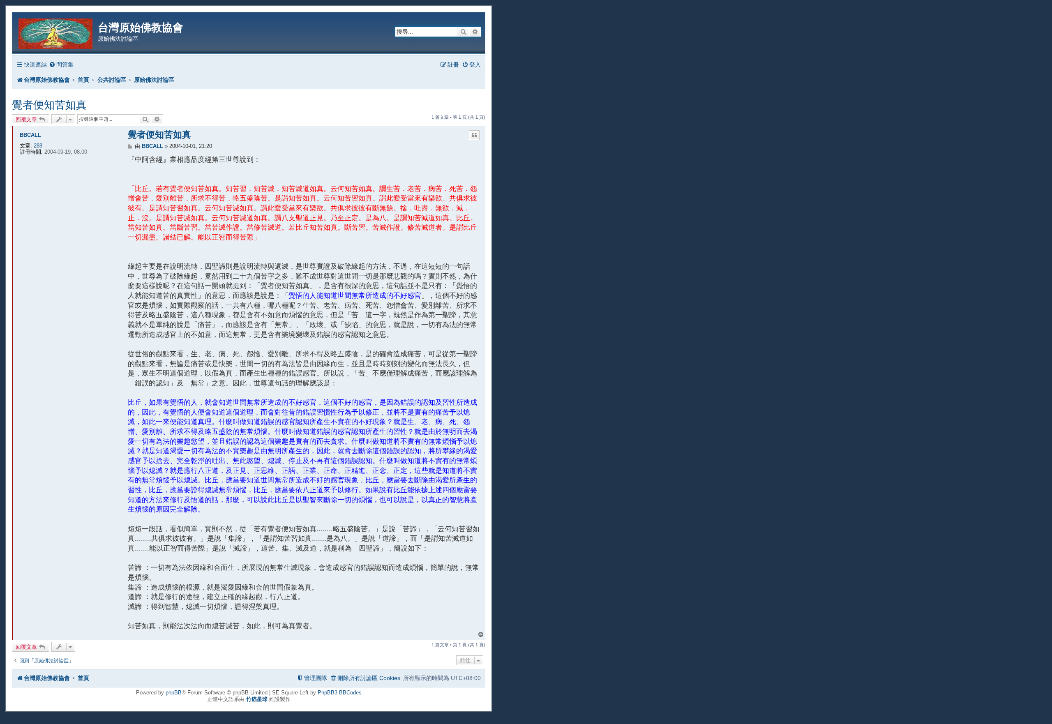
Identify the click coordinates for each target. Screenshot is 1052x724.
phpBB (174, 692)
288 (38, 146)
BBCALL (30, 135)
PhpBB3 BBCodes (340, 692)
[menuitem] (61, 64)
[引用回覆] (474, 135)
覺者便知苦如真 (49, 105)
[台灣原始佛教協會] (56, 32)
